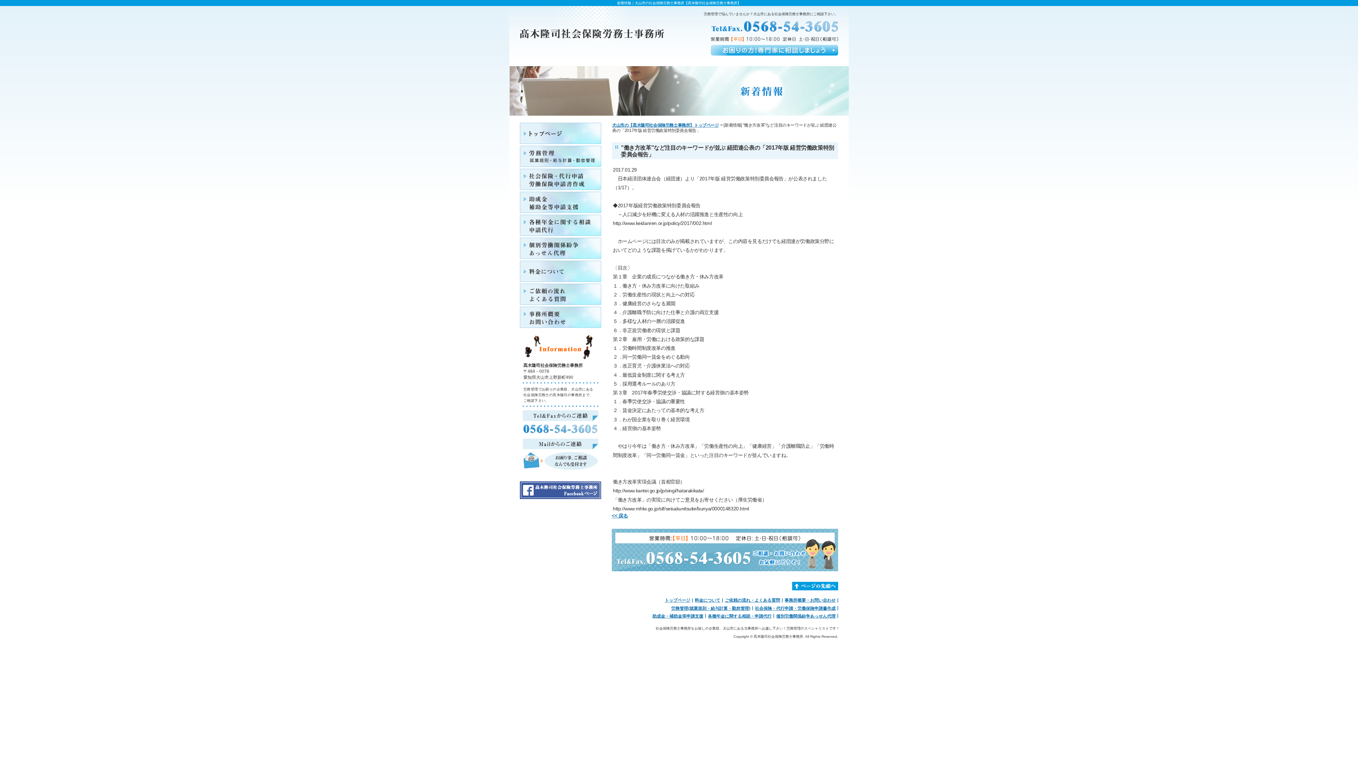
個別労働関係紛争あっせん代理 (806, 616)
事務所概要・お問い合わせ (810, 600)
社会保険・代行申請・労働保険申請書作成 (795, 608)
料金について (707, 600)
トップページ (677, 600)
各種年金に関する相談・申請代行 (740, 616)
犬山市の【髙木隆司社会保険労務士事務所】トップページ (665, 125)
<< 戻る (620, 516)
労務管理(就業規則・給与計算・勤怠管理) (710, 608)
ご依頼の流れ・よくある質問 (752, 600)
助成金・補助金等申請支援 (677, 616)
